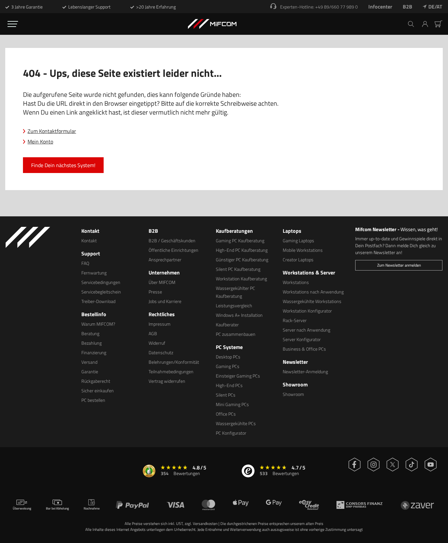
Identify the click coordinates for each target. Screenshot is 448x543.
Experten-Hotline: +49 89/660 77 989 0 (319, 6)
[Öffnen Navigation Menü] (13, 24)
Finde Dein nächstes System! (63, 165)
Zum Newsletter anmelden (399, 265)
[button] (427, 24)
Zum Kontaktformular (52, 131)
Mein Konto (40, 141)
